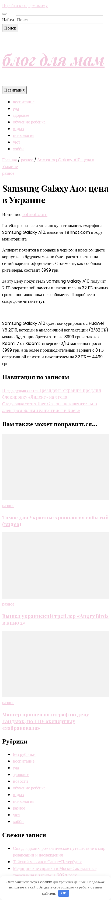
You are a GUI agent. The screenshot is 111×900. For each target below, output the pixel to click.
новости (20, 781)
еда (16, 108)
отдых (18, 129)
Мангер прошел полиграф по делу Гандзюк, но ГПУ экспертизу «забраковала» (45, 721)
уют (16, 142)
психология (23, 135)
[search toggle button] (4, 13)
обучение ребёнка (29, 122)
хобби (18, 149)
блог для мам (53, 59)
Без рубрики (24, 754)
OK (63, 893)
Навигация (14, 90)
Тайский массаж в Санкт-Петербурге (47, 862)
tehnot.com (34, 215)
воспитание (23, 102)
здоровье (21, 115)
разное (8, 173)
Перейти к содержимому (25, 5)
